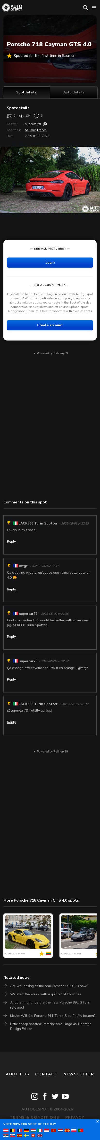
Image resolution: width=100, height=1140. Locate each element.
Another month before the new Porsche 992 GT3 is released (50, 1005)
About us (17, 1074)
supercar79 (33, 124)
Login (50, 262)
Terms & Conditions (34, 1117)
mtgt (23, 566)
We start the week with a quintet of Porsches (45, 994)
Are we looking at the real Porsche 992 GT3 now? (49, 986)
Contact (46, 1074)
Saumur (30, 130)
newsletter (79, 1074)
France (42, 130)
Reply (11, 541)
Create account (50, 325)
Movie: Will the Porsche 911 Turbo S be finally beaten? (52, 1015)
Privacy (74, 1117)
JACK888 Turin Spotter (38, 523)
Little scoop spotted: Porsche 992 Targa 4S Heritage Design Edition (51, 1026)
